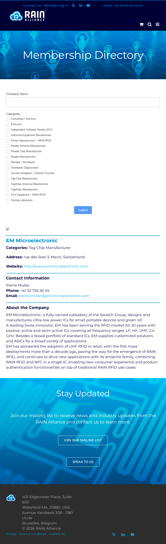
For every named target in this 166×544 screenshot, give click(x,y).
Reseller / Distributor (22, 162)
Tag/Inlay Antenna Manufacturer (29, 184)
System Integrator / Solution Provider (32, 173)
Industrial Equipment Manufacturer (30, 135)
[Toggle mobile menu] (158, 24)
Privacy (11, 534)
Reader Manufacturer (22, 156)
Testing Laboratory (21, 200)
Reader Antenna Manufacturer (28, 145)
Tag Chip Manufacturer (23, 178)
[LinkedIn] (123, 534)
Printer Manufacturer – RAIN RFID (30, 140)
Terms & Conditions (33, 534)
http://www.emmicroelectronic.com (56, 266)
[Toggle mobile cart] (141, 24)
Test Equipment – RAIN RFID (28, 194)
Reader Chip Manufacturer (26, 151)
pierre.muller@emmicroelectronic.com (54, 296)
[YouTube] (132, 534)
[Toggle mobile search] (150, 24)
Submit (83, 210)
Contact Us (57, 534)
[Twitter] (113, 534)
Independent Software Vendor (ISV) (31, 129)
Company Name (17, 94)
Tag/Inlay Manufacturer (24, 189)
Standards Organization (24, 167)
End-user (15, 124)
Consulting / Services (23, 118)
